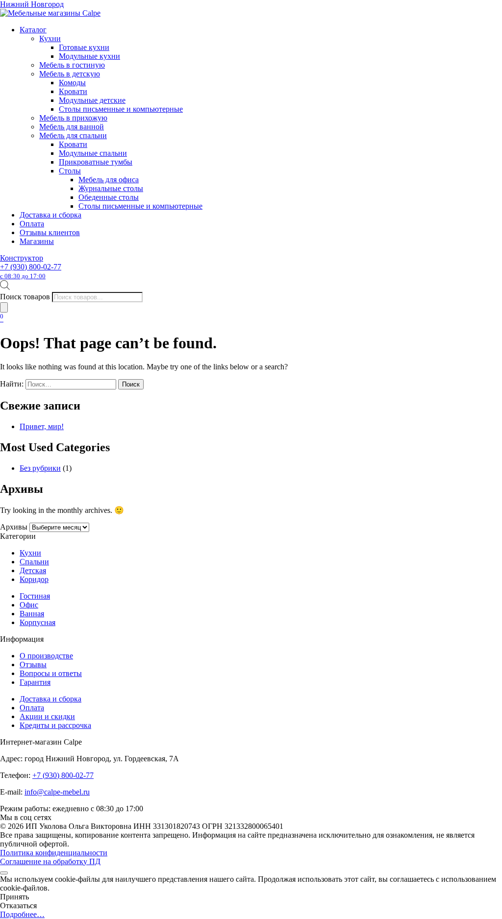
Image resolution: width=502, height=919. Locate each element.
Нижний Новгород (32, 4)
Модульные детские (92, 100)
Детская (33, 570)
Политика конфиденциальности (53, 852)
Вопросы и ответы (51, 673)
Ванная (32, 613)
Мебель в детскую (69, 74)
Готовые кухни (84, 47)
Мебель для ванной (71, 126)
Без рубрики (40, 468)
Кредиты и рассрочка (55, 725)
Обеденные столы (108, 197)
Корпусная (37, 622)
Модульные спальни (93, 153)
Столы (70, 171)
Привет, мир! (42, 426)
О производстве (46, 656)
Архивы (13, 527)
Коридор (34, 579)
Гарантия (35, 682)
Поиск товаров (25, 296)
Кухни (50, 38)
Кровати (73, 91)
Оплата (32, 223)
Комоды (72, 82)
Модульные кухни (89, 56)
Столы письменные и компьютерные (121, 109)
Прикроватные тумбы (95, 162)
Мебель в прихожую (73, 118)
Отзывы (33, 664)
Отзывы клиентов (50, 232)
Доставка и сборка (50, 215)
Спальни (34, 561)
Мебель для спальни (73, 135)
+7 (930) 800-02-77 (30, 271)
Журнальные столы (110, 188)
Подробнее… (22, 914)
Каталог (33, 29)
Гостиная (35, 596)
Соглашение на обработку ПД (50, 861)
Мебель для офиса (108, 179)
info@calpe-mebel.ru (57, 792)
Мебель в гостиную (72, 65)
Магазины (37, 241)
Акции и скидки (47, 716)
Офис (29, 605)
